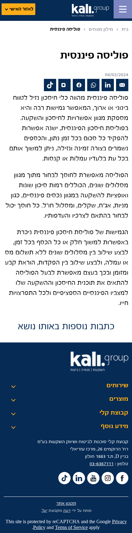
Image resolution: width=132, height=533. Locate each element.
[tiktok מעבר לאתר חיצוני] (50, 85)
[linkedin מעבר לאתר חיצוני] (108, 85)
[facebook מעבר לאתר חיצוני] (79, 85)
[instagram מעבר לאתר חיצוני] (64, 85)
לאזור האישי (21, 9)
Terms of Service (71, 527)
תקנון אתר (66, 503)
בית (125, 29)
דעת (67, 511)
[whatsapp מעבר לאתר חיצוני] (93, 85)
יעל (44, 511)
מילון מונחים (101, 29)
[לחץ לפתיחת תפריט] (123, 9)
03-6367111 (102, 464)
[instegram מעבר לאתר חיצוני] (108, 478)
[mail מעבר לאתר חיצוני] (122, 85)
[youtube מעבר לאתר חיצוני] (93, 478)
